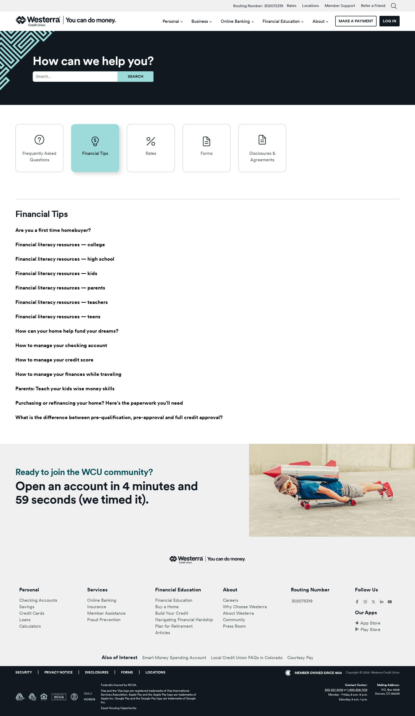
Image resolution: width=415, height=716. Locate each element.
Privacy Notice (58, 672)
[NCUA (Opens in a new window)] (61, 696)
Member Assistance (106, 613)
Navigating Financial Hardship (184, 619)
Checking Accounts (38, 600)
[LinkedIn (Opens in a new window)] (381, 602)
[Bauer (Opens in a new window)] (74, 696)
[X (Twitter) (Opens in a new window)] (373, 602)
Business (199, 21)
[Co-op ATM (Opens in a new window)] (22, 696)
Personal (171, 21)
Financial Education (281, 21)
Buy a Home (167, 606)
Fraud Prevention (104, 619)
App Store (370, 623)
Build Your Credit (171, 613)
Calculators (30, 626)
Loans (25, 619)
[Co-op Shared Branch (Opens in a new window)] (34, 696)
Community (234, 619)
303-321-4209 (334, 690)
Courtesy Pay (300, 657)
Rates (291, 5)
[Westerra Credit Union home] (65, 21)
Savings (26, 606)
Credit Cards (31, 613)
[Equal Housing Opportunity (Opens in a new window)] (45, 696)
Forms (127, 672)
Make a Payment (356, 21)
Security (23, 672)
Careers (230, 600)
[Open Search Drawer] (394, 6)
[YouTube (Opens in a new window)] (390, 602)
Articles (162, 632)
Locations (310, 5)
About (318, 21)
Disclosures (97, 672)
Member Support (340, 5)
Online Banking (235, 21)
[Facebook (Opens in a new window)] (357, 602)
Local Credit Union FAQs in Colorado (246, 657)
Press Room (234, 626)
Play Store (370, 629)
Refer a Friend (373, 5)
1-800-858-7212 (357, 690)
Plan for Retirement (174, 626)
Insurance (96, 606)
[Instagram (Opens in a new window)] (365, 602)
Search (135, 76)
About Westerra (238, 613)
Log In (389, 21)
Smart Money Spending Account (174, 657)
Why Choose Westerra (245, 606)
